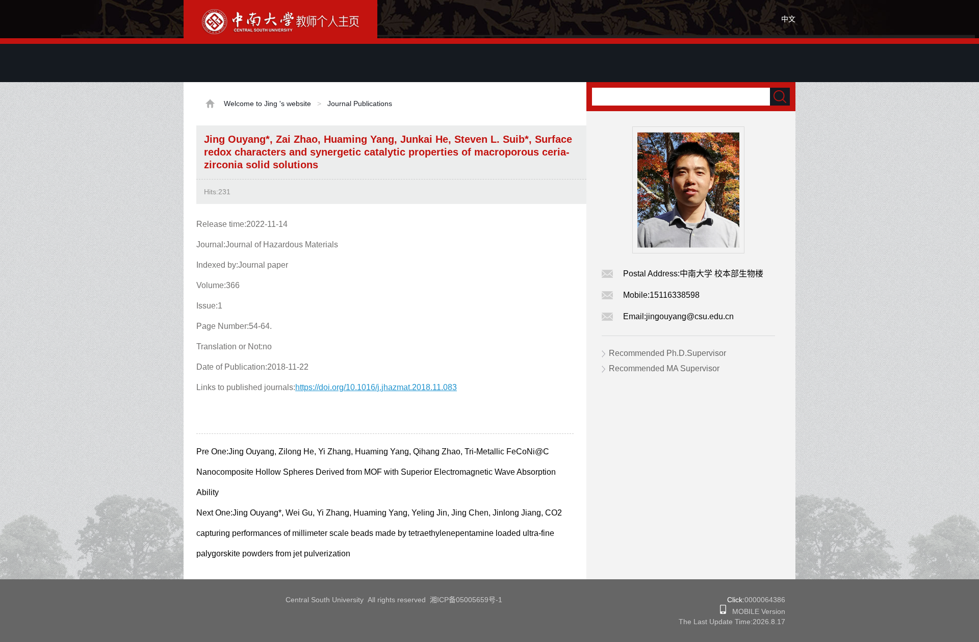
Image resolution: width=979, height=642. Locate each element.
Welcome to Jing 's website (267, 103)
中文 (788, 19)
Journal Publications (359, 103)
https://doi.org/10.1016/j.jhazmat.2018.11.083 (376, 387)
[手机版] (723, 611)
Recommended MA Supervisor (664, 368)
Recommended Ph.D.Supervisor (667, 353)
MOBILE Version (755, 611)
